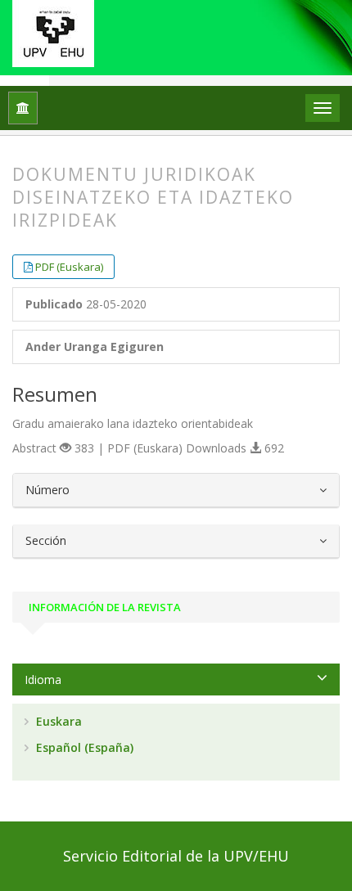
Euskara (57, 721)
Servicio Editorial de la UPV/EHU (176, 856)
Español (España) (83, 747)
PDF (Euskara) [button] (69, 266)
